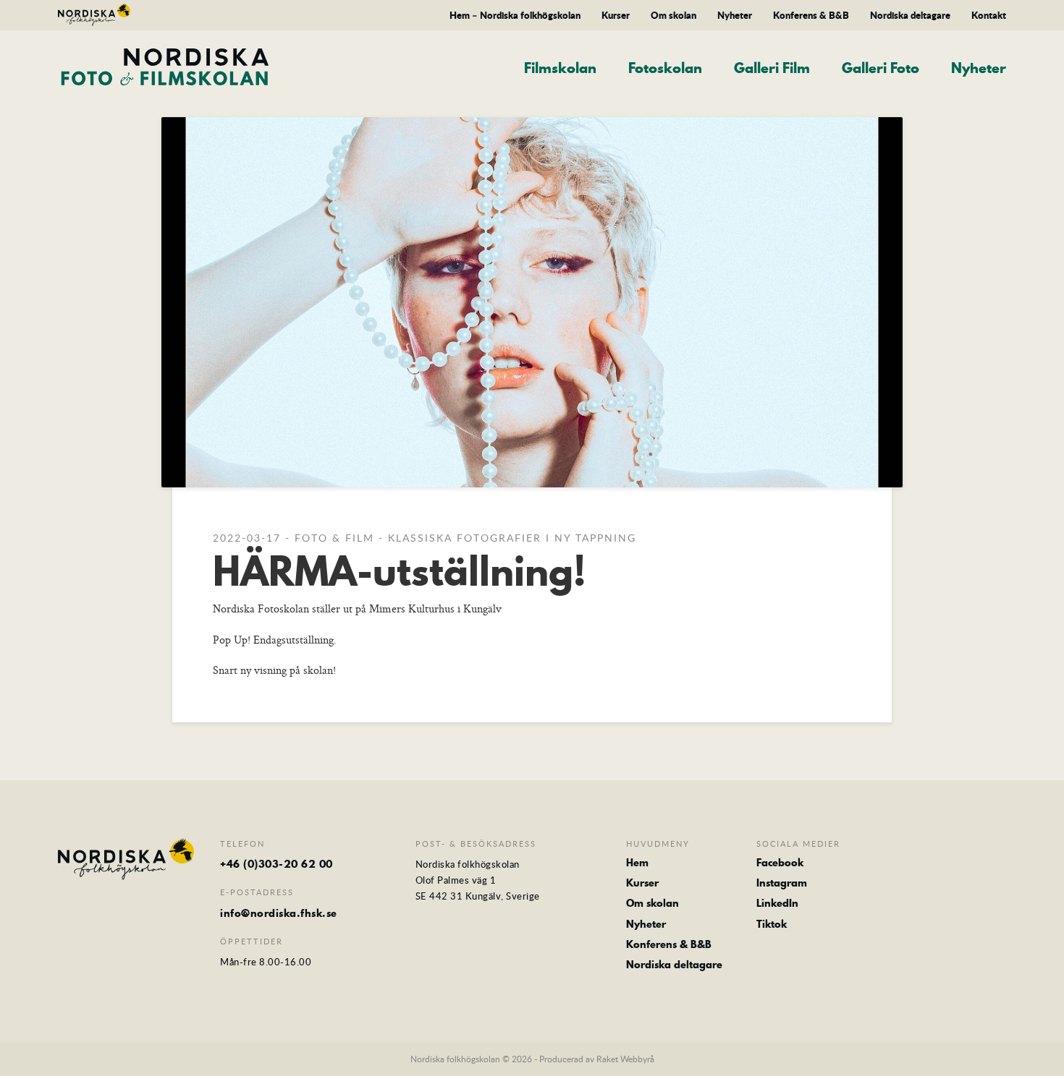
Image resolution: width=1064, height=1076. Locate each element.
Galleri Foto (880, 68)
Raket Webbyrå (625, 1058)
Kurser (615, 15)
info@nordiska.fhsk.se (278, 913)
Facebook (779, 862)
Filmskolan (560, 68)
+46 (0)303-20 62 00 (276, 864)
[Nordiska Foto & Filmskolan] (167, 66)
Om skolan (673, 15)
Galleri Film (772, 68)
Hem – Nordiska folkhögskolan (514, 15)
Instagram (781, 882)
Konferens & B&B (811, 15)
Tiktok (771, 924)
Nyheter (734, 15)
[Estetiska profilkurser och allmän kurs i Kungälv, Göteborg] (94, 17)
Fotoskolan (665, 68)
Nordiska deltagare (910, 15)
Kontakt (988, 15)
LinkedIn (777, 903)
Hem (637, 862)
